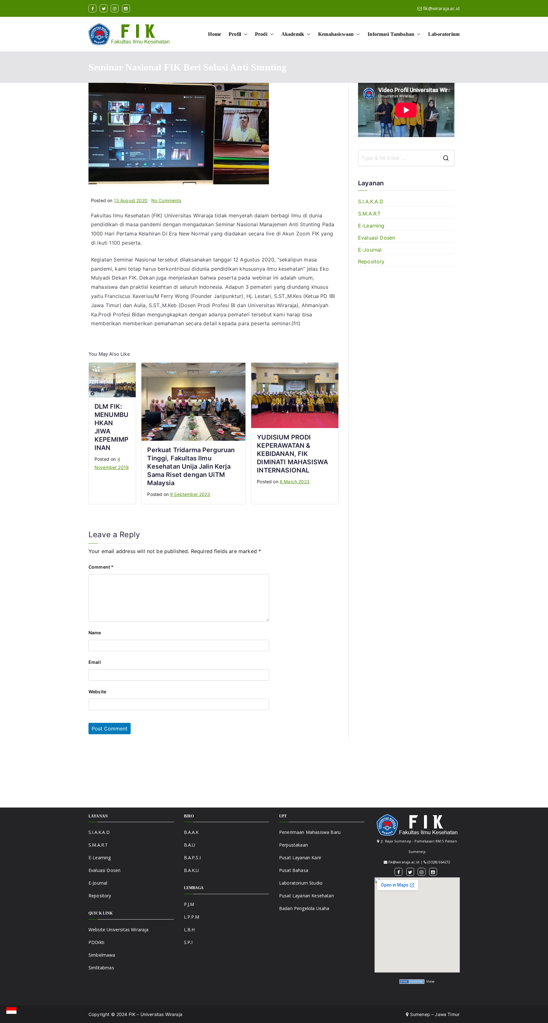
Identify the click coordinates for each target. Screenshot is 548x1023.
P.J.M (189, 904)
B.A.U (189, 845)
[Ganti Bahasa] (11, 1010)
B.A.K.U (191, 870)
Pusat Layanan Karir (300, 858)
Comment (101, 567)
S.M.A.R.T (369, 213)
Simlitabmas (101, 968)
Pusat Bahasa (293, 870)
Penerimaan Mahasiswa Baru (310, 832)
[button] (244, 34)
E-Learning (371, 225)
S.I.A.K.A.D (370, 201)
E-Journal (370, 250)
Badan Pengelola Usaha (304, 908)
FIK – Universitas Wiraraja (155, 1014)
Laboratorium (444, 34)
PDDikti (96, 942)
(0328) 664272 (438, 862)
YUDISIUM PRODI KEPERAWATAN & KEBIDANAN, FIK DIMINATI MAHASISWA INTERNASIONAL (292, 453)
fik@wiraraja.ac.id (441, 8)
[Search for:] (406, 158)
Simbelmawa (101, 955)
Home (214, 34)
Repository (371, 261)
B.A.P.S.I (192, 858)
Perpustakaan (293, 845)
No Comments (166, 200)
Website (97, 691)
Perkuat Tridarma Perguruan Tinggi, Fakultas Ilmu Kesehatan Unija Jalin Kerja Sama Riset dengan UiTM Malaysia (191, 466)
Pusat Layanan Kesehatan (306, 896)
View (430, 981)
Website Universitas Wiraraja (118, 930)
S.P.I (188, 942)
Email (94, 662)
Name (94, 632)
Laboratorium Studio (301, 883)
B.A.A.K (191, 832)
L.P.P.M (191, 917)
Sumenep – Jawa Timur (434, 1014)
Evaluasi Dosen (376, 237)
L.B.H (189, 930)
